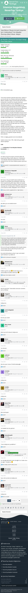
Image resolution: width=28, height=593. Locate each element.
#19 (26, 475)
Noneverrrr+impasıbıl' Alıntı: (8, 236)
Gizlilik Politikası (13, 521)
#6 (26, 268)
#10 (26, 329)
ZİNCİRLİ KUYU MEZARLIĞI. (18, 283)
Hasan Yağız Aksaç (14, 538)
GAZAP (6, 279)
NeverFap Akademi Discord (9, 569)
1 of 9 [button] (9, 500)
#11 (26, 345)
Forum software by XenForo (11, 589)
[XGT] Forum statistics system (9, 590)
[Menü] (2, 2)
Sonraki (14, 500)
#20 (26, 491)
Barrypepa (8, 469)
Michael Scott (8, 261)
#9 (26, 315)
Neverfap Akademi (7, 564)
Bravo (6, 339)
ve (9, 257)
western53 (8, 485)
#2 (26, 177)
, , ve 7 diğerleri (13, 166)
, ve (9, 275)
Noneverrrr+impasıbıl (11, 170)
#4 (26, 217)
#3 (26, 201)
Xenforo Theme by (6, 591)
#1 (26, 81)
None (3, 36)
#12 (26, 361)
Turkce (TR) (4, 519)
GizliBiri (7, 387)
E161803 (7, 371)
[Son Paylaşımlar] (24, 2)
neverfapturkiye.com (19, 455)
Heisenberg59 (8, 435)
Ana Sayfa (4, 522)
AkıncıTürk (8, 403)
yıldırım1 (7, 355)
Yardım (19, 521)
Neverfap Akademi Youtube (10, 567)
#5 (26, 233)
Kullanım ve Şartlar (5, 521)
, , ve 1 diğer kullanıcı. (13, 190)
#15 (26, 409)
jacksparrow (8, 194)
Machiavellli (8, 210)
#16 (26, 425)
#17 (26, 441)
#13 (26, 377)
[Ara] (27, 2)
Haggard (7, 294)
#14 (26, 393)
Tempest (3, 153)
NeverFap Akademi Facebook (10, 572)
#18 (26, 458)
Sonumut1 (7, 419)
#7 (26, 286)
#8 (26, 300)
